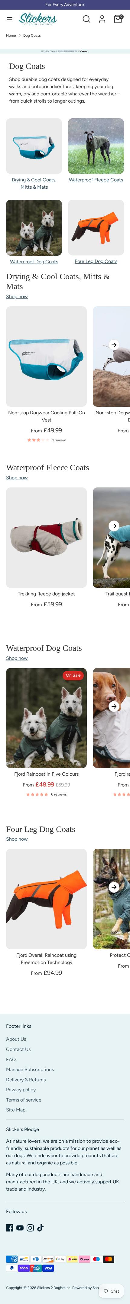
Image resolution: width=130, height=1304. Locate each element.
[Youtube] (20, 1227)
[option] (65, 51)
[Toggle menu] (10, 19)
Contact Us (18, 1049)
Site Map (15, 1110)
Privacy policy (21, 1089)
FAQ (11, 1059)
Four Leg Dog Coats (96, 261)
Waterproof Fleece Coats (96, 180)
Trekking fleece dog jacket (46, 594)
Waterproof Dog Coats (34, 261)
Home (11, 35)
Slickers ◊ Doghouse (53, 1288)
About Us (16, 1039)
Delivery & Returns (26, 1080)
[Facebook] (9, 1227)
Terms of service (23, 1100)
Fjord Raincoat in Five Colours (46, 774)
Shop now (17, 296)
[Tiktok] (40, 1227)
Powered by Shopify (88, 1288)
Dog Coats (32, 35)
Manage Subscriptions (30, 1069)
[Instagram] (30, 1227)
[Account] (102, 16)
